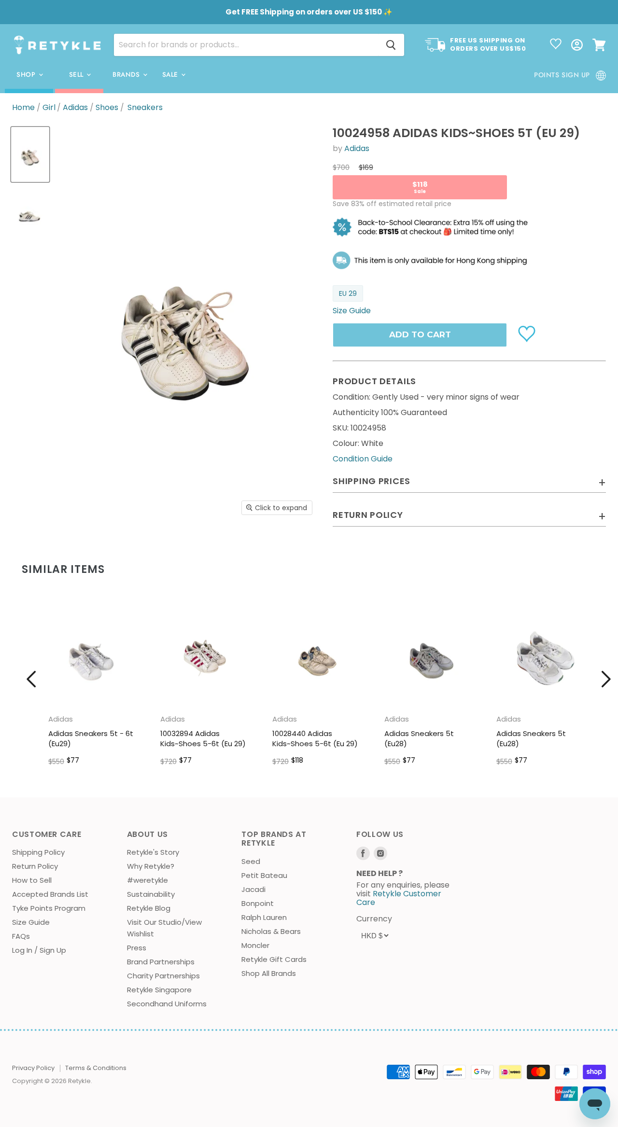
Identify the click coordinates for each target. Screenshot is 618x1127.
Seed (250, 861)
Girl (49, 107)
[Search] (391, 45)
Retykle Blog (148, 908)
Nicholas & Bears (271, 931)
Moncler (255, 945)
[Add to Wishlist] (528, 333)
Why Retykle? (150, 866)
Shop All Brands (268, 973)
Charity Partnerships (163, 976)
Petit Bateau (264, 875)
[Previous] (31, 679)
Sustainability (151, 894)
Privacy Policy (33, 1067)
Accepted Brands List (50, 894)
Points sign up (562, 75)
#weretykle (147, 880)
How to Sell (32, 880)
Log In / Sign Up (39, 950)
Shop (27, 74)
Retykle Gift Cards (274, 959)
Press (136, 948)
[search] (246, 45)
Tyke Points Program (48, 908)
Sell (77, 74)
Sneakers (145, 107)
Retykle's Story (153, 852)
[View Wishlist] (556, 45)
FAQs (21, 936)
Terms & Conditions (95, 1067)
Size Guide (31, 922)
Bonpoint (257, 903)
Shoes (107, 107)
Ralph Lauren (264, 917)
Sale (171, 74)
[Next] (606, 679)
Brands (127, 74)
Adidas (75, 107)
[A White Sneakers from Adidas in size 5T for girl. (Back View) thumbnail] (30, 211)
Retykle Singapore (159, 990)
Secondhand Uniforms (167, 1004)
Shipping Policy (38, 852)
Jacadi (253, 889)
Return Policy (35, 866)
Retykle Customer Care (398, 898)
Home (23, 107)
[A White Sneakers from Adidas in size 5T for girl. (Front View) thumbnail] (30, 154)
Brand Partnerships (161, 962)
